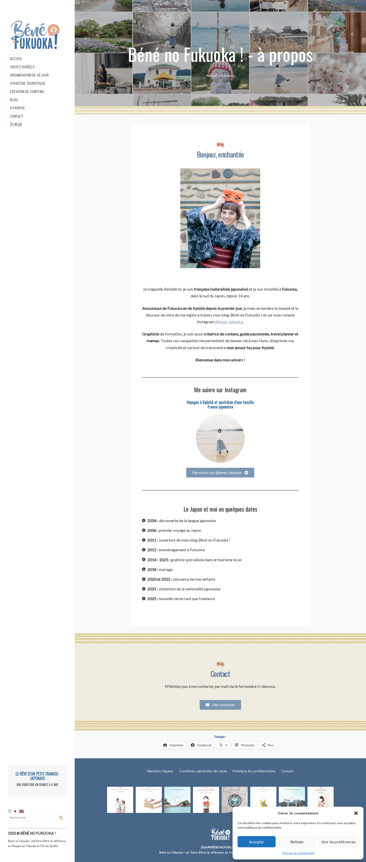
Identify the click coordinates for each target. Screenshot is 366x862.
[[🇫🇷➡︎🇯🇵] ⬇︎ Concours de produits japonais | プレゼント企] (149, 800)
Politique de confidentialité (298, 853)
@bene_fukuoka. (229, 321)
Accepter (256, 842)
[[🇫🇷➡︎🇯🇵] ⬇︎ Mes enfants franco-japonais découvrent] (263, 800)
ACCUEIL (16, 58)
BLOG (14, 99)
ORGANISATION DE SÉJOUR (29, 75)
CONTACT (16, 116)
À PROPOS (17, 107)
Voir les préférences (338, 842)
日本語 (16, 124)
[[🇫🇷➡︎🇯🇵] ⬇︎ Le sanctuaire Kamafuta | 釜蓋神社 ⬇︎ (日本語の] (177, 800)
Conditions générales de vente (203, 771)
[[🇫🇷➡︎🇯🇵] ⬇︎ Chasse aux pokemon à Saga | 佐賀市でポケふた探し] (235, 800)
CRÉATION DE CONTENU (27, 91)
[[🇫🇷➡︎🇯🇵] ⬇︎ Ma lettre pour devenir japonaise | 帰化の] (320, 800)
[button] (356, 813)
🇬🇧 (21, 811)
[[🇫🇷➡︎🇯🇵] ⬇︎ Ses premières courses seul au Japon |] (206, 800)
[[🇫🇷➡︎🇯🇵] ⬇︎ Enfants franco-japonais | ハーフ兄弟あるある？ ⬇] (120, 800)
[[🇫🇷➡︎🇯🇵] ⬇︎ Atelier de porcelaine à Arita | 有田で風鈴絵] (292, 800)
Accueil (211, 76)
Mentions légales (160, 771)
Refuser (297, 842)
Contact (287, 771)
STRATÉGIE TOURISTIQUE (28, 83)
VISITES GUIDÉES (22, 66)
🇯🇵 (16, 811)
